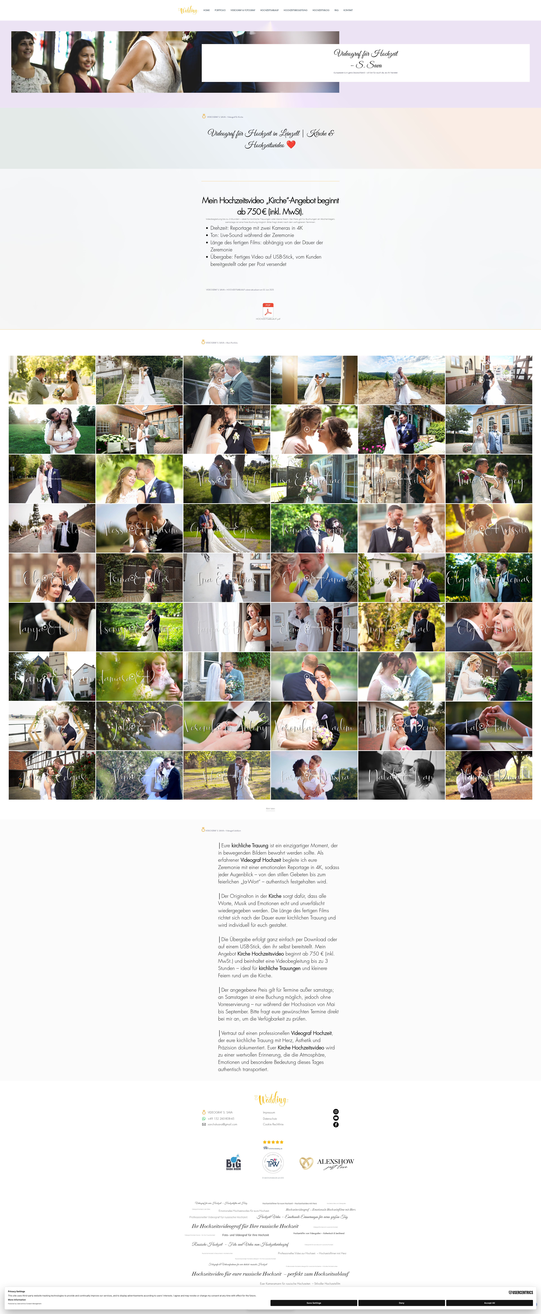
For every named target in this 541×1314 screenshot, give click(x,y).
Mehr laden (270, 808)
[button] (243, 10)
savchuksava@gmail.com (222, 1124)
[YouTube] (336, 1118)
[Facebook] (336, 1124)
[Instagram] (336, 1111)
